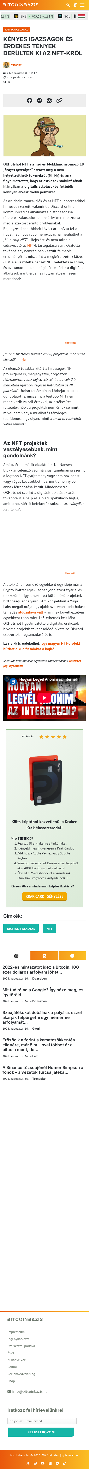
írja (23, 359)
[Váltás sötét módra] (75, 5)
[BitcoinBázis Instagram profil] (35, 1463)
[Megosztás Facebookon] (29, 100)
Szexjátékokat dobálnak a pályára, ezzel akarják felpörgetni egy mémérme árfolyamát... (42, 1017)
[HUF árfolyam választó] (81, 16)
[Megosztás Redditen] (49, 100)
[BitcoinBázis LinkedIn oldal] (50, 1463)
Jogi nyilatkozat (18, 1339)
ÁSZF (11, 1353)
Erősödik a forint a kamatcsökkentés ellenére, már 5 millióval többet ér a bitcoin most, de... (38, 1044)
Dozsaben (39, 978)
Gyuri (36, 1028)
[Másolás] (59, 100)
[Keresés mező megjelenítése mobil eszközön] (68, 5)
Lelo (35, 1056)
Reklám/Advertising (21, 1374)
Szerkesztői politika (21, 1346)
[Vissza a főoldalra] (20, 4)
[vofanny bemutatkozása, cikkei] (6, 65)
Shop (11, 1381)
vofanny (16, 65)
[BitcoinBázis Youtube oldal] (42, 1463)
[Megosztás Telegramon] (39, 100)
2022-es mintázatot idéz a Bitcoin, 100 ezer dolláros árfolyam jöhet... (40, 969)
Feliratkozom (41, 1432)
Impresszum (16, 1332)
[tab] (16, 955)
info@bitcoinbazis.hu (30, 1391)
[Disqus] (44, 1140)
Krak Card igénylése (45, 896)
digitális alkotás (21, 929)
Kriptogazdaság (17, 29)
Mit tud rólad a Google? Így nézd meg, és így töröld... (42, 992)
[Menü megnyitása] (82, 5)
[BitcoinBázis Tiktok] (64, 1463)
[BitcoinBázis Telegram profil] (57, 1463)
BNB (32, 16)
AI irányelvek (16, 1360)
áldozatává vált (30, 612)
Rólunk (12, 1367)
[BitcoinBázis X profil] (28, 1463)
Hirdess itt (70, 342)
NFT (30, 245)
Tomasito (39, 1078)
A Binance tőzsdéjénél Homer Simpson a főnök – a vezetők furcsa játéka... (42, 1070)
